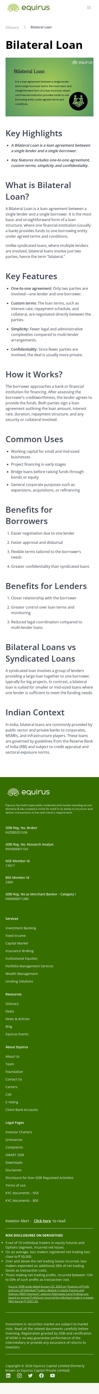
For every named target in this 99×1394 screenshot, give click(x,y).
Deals (10, 1011)
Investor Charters (19, 1132)
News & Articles (18, 1019)
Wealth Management (22, 973)
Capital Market (17, 943)
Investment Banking (21, 928)
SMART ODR (15, 1155)
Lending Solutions (19, 981)
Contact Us (14, 1079)
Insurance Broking (20, 951)
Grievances (14, 1139)
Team (10, 1064)
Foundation (14, 1071)
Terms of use (16, 1185)
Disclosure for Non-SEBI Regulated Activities (39, 1177)
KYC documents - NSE (22, 1193)
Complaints (14, 1147)
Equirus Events (17, 1034)
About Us (13, 1056)
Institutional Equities (22, 958)
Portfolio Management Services (29, 966)
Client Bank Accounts (22, 1109)
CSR (9, 1094)
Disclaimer (14, 1170)
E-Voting (12, 1102)
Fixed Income (16, 935)
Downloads (14, 1162)
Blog (9, 1026)
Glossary (12, 27)
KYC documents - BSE (22, 1200)
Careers (11, 1087)
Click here (42, 1220)
